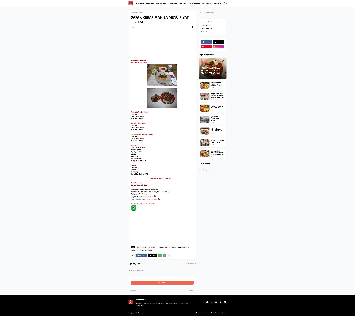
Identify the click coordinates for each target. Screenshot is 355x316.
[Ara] (224, 3)
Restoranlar (204, 32)
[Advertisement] (162, 44)
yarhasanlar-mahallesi (146, 250)
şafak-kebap (172, 247)
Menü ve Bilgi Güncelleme (178, 3)
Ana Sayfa (140, 3)
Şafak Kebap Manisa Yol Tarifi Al (142, 204)
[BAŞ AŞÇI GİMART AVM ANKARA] (204, 108)
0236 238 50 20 (152, 199)
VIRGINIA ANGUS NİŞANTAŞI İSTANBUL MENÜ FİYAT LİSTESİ (216, 84)
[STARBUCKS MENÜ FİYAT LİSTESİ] (204, 142)
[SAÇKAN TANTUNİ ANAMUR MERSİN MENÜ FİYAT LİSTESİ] (204, 96)
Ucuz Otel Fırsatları (206, 28)
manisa (144, 247)
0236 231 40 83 (148, 197)
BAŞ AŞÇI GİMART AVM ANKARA (217, 107)
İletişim (224, 313)
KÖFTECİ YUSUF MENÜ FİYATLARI (216, 130)
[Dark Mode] (221, 3)
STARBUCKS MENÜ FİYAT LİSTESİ (217, 141)
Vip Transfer (206, 3)
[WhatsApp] (160, 255)
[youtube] (206, 46)
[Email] (164, 255)
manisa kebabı (153, 247)
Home (197, 313)
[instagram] (218, 46)
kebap (141, 12)
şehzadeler (134, 250)
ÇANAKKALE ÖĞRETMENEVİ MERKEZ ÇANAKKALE (216, 118)
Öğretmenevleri (206, 25)
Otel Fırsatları (195, 3)
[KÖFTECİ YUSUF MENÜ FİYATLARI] (204, 131)
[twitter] (218, 42)
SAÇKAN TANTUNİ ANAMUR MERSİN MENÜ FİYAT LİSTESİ (217, 95)
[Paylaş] (192, 27)
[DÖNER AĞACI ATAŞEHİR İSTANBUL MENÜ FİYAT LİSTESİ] (204, 153)
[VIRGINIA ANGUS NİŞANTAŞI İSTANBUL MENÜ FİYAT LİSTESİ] (204, 85)
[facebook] (206, 42)
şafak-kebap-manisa (183, 247)
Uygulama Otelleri (206, 22)
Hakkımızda (205, 313)
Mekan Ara (150, 3)
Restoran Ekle (161, 3)
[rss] (224, 302)
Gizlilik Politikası (215, 313)
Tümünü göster (189, 263)
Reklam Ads (139, 313)
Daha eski (192, 290)
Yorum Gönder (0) (162, 283)
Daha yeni (133, 290)
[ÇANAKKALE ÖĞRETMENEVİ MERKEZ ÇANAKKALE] (204, 119)
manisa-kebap (163, 247)
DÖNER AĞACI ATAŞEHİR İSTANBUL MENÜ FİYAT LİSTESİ (218, 152)
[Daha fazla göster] (169, 255)
